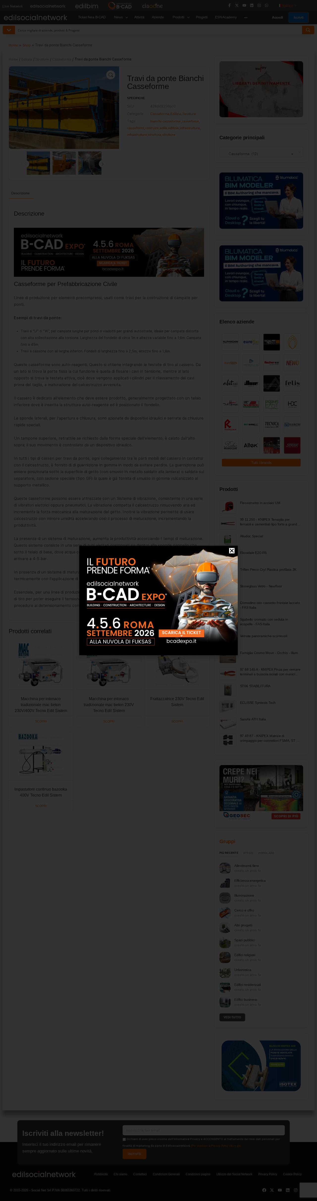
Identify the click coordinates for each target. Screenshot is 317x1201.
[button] (232, 550)
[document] (158, 600)
